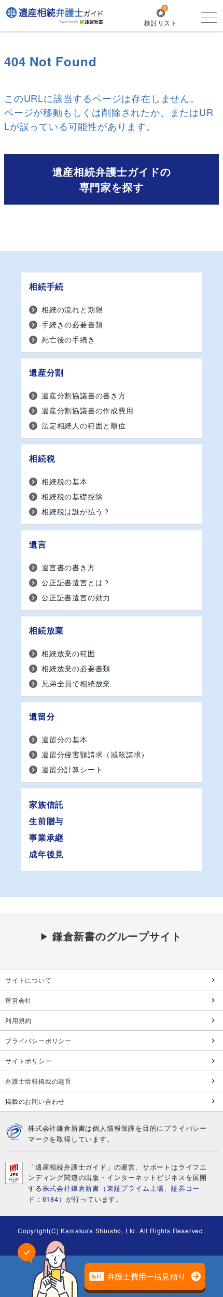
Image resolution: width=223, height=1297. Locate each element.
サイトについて (28, 979)
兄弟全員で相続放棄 (75, 683)
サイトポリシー (28, 1060)
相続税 (42, 458)
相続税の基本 (64, 481)
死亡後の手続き (68, 339)
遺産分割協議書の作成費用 (87, 410)
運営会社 (18, 1000)
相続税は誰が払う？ (75, 511)
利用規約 (18, 1020)
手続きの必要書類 (72, 324)
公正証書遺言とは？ (75, 582)
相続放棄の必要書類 (75, 668)
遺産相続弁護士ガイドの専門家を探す (111, 179)
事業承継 (46, 837)
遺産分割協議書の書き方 (83, 395)
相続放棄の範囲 (68, 653)
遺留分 (42, 716)
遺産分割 (46, 372)
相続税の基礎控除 (72, 496)
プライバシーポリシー (38, 1040)
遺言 (38, 544)
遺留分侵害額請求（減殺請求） (95, 754)
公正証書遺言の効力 (75, 597)
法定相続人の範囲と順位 (83, 425)
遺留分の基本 (64, 739)
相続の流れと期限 (72, 309)
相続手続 (46, 286)
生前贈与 (46, 821)
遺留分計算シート (72, 769)
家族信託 (46, 804)
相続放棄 (46, 630)
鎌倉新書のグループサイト (117, 935)
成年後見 (46, 854)
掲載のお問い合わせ (35, 1101)
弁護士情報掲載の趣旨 (38, 1080)
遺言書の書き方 (68, 567)
